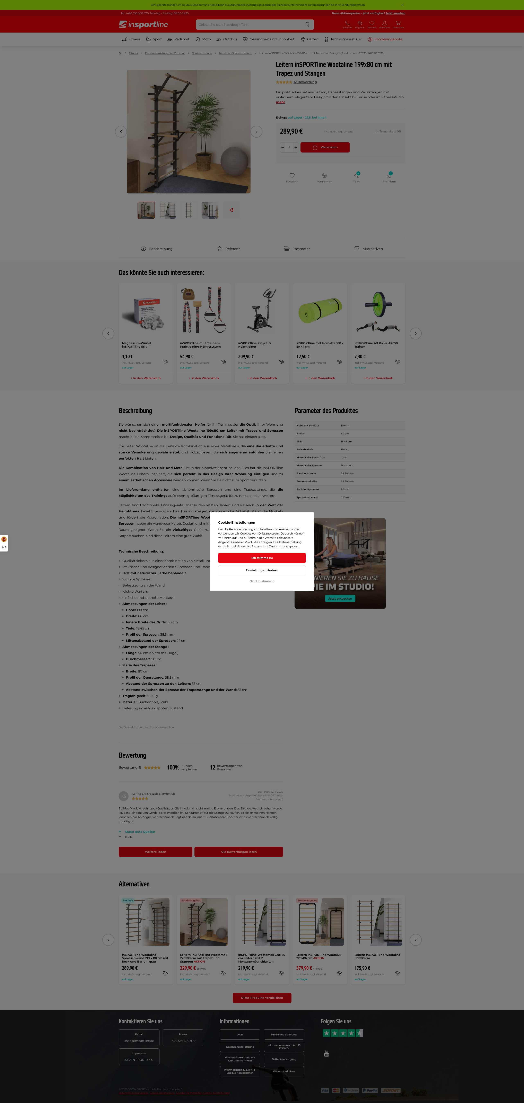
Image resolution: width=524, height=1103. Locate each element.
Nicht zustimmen (262, 581)
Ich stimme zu (262, 558)
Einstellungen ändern (262, 570)
